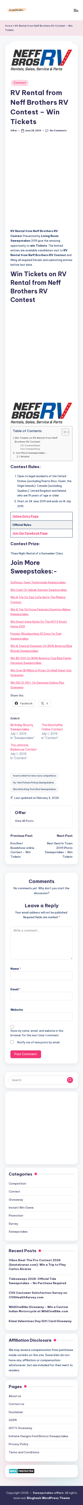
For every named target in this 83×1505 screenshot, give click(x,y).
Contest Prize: (33, 449)
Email (15, 989)
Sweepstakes (18, 1231)
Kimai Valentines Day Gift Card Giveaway (40, 1321)
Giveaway (16, 1200)
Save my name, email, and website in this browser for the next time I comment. (36, 1033)
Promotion (16, 1215)
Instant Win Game (21, 1207)
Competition (17, 1183)
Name (15, 969)
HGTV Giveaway (20, 1428)
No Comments (58, 130)
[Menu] (76, 10)
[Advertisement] (41, 183)
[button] (24, 820)
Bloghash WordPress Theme (48, 1498)
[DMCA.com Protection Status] (21, 1471)
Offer (20, 812)
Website (16, 1010)
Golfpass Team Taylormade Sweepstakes (38, 582)
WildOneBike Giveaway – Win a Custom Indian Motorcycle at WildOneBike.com (38, 1309)
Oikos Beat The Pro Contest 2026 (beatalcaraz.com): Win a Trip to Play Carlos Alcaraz (37, 1264)
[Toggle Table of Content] (63, 432)
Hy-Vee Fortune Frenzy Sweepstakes (33, 782)
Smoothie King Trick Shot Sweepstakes (34, 789)
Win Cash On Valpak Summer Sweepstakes (38, 590)
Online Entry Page (25, 516)
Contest (20, 82)
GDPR (13, 1420)
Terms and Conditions (24, 1452)
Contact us (16, 1404)
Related (25, 456)
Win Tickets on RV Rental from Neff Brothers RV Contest (36, 439)
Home (8, 25)
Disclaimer (16, 1412)
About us (15, 1396)
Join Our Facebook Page (30, 533)
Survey (13, 1224)
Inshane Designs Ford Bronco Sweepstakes (38, 1436)
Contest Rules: (32, 445)
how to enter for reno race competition (34, 775)
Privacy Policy (19, 1444)
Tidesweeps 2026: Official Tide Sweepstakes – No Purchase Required (37, 1281)
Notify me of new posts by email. (38, 1042)
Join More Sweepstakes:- (31, 452)
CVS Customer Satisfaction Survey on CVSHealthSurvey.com (38, 1295)
